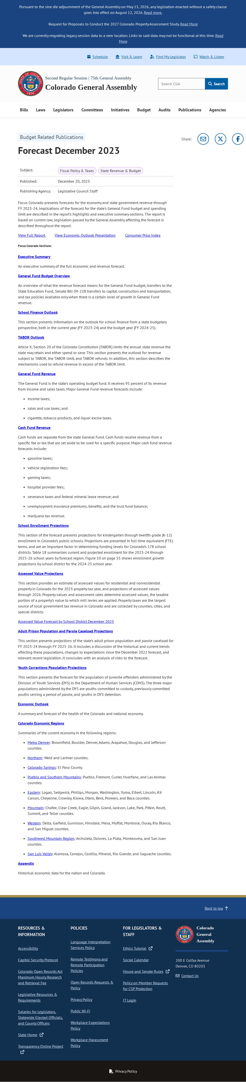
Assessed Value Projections (40, 573)
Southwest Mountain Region (51, 838)
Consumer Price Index (142, 235)
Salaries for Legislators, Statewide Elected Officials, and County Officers (40, 1017)
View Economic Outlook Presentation (85, 235)
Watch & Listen (211, 56)
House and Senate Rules (143, 971)
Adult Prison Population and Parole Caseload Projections (65, 631)
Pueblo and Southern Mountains (54, 777)
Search (219, 83)
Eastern (34, 792)
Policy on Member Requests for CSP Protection (145, 985)
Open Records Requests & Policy (92, 985)
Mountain (35, 807)
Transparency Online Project (40, 1046)
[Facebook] (238, 139)
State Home (27, 1034)
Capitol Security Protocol (38, 959)
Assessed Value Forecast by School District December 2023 (66, 621)
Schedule (100, 56)
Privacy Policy (81, 999)
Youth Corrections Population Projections (52, 667)
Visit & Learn (131, 56)
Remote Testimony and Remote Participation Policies (89, 965)
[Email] (203, 139)
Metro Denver (39, 742)
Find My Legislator (171, 56)
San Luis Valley (40, 853)
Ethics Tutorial (134, 948)
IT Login (129, 1000)
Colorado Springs (42, 767)
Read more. (153, 12)
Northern (35, 757)
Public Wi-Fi (80, 1011)
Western (34, 823)
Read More (189, 24)
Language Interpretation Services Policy (91, 944)
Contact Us (190, 975)
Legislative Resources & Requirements (37, 997)
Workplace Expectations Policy (90, 1025)
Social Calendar (136, 959)
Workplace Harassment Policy (89, 1042)
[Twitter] (220, 139)
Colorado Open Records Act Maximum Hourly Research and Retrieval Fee (40, 977)
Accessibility (28, 948)
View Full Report (32, 235)
